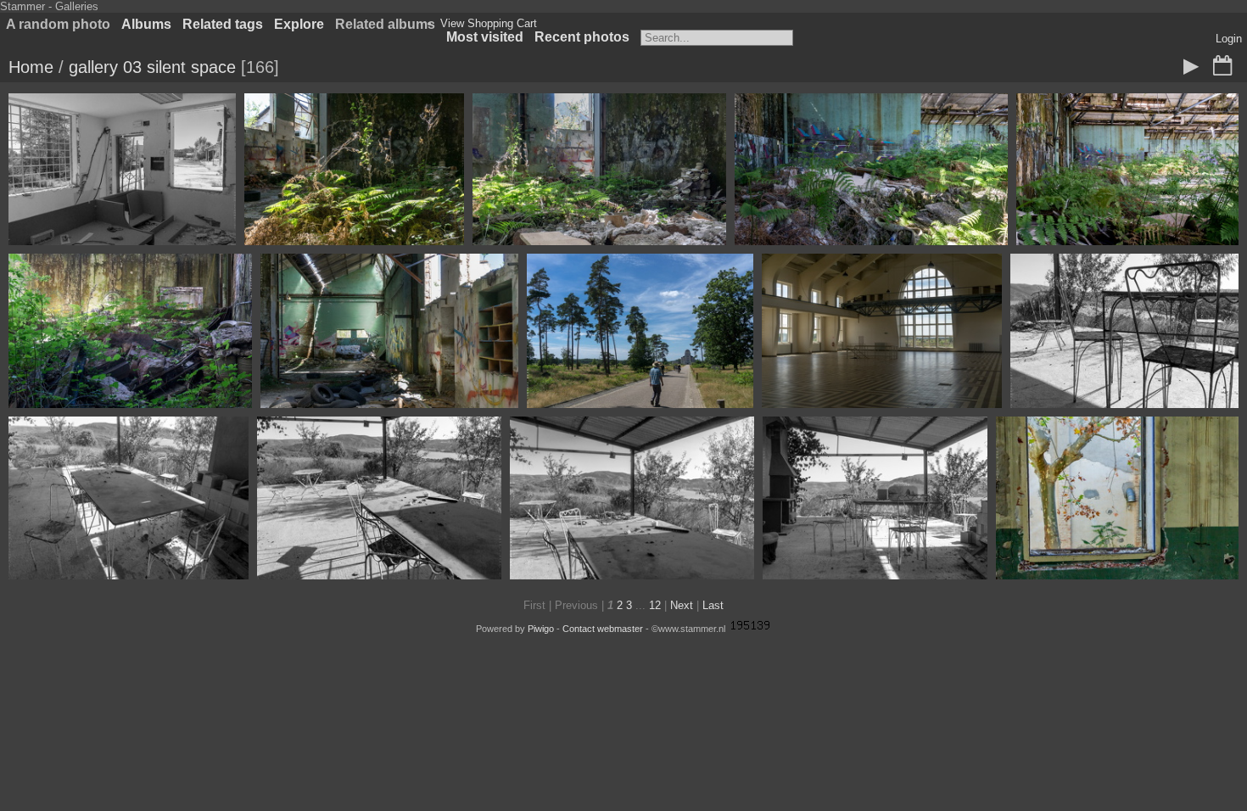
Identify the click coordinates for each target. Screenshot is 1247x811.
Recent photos (581, 37)
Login (1229, 38)
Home (30, 67)
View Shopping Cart (488, 23)
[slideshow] (1191, 67)
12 (655, 605)
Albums (146, 24)
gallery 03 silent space (152, 67)
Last (713, 605)
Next (681, 605)
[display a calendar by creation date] (1222, 67)
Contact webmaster (602, 629)
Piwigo (541, 629)
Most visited (484, 37)
